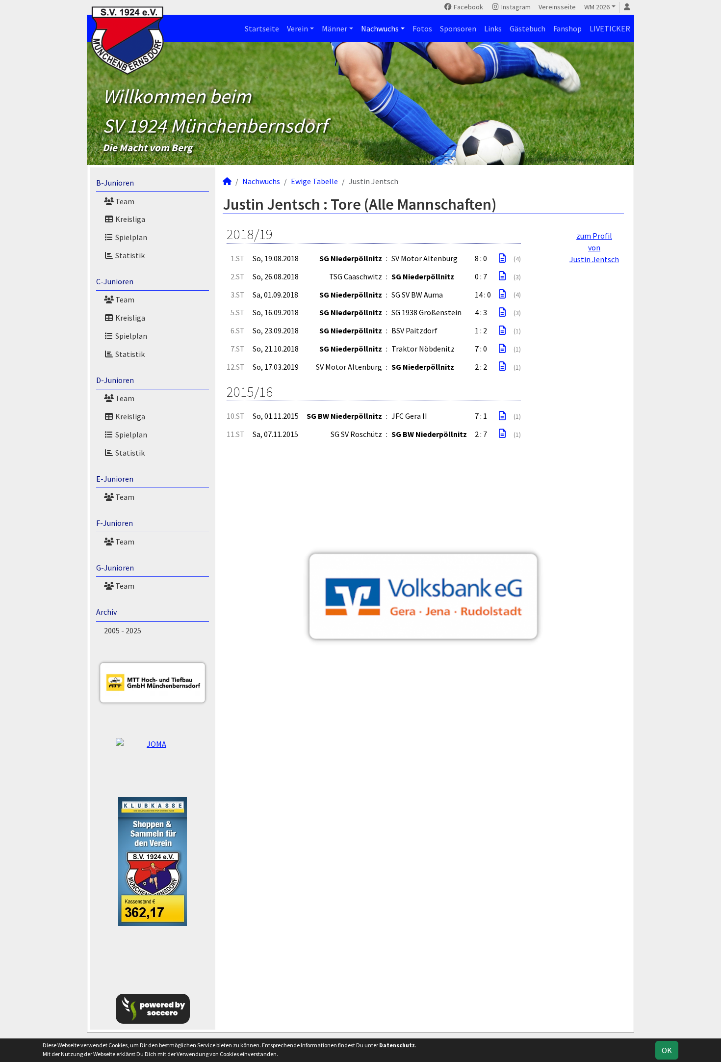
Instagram (515, 6)
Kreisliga (129, 219)
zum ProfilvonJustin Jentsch (594, 247)
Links (493, 28)
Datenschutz (397, 1045)
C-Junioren (114, 281)
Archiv (106, 612)
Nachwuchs (380, 28)
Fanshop (567, 28)
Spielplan (130, 237)
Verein (297, 28)
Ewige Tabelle (314, 181)
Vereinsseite (557, 6)
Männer (334, 28)
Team (124, 201)
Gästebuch (527, 28)
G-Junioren (115, 567)
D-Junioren (115, 380)
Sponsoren (458, 28)
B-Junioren (115, 183)
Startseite (262, 28)
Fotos (422, 28)
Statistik (129, 255)
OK (667, 1050)
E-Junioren (114, 479)
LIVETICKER (610, 28)
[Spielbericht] (502, 258)
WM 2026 (597, 6)
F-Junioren (114, 523)
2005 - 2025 (122, 630)
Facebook (467, 6)
